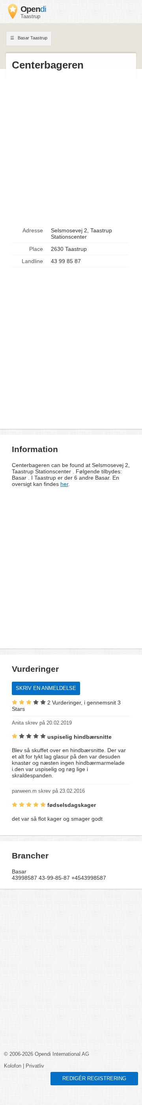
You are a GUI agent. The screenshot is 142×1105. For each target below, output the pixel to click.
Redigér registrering (94, 1078)
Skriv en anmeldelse (46, 688)
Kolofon (12, 1066)
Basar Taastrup (32, 37)
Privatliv (35, 1066)
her (64, 484)
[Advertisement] (71, 148)
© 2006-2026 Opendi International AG (46, 1054)
